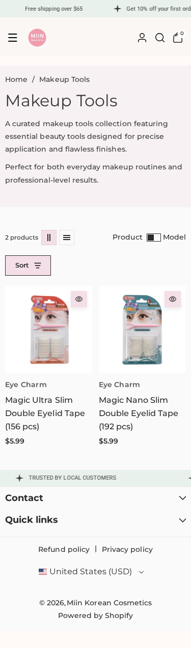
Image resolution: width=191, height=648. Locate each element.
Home (16, 79)
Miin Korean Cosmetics (109, 602)
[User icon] (142, 37)
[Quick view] (79, 299)
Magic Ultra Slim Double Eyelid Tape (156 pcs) (45, 413)
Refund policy (64, 549)
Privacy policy (127, 549)
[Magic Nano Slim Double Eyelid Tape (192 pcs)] (142, 329)
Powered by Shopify (95, 615)
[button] (12, 37)
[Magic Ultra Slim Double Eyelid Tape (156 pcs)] (48, 329)
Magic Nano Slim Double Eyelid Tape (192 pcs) (139, 413)
